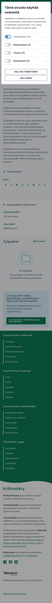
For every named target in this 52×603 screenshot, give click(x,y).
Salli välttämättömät (26, 72)
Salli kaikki (26, 78)
